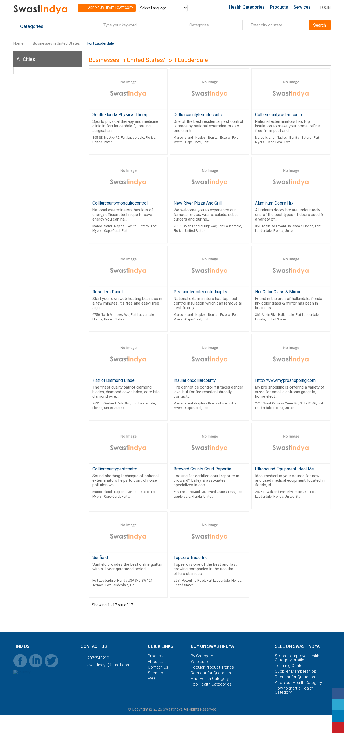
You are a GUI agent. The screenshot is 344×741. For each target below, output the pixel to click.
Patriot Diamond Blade (113, 380)
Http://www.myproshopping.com (285, 380)
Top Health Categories (211, 684)
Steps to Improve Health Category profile (297, 658)
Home (18, 43)
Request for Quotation (211, 673)
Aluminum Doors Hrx (274, 203)
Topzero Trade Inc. (191, 557)
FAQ (151, 679)
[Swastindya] (40, 14)
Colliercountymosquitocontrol (120, 203)
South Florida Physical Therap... (121, 114)
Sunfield (100, 557)
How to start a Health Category (294, 690)
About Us (156, 662)
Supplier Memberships (295, 671)
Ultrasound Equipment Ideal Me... (285, 468)
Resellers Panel (107, 291)
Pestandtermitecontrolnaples (201, 291)
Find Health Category (210, 679)
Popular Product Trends (212, 667)
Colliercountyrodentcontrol (279, 114)
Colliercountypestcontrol (115, 468)
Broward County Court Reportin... (204, 468)
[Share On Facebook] (338, 693)
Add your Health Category (110, 8)
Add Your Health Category (298, 683)
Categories (31, 26)
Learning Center (289, 666)
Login (325, 7)
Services (302, 7)
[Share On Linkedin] (338, 716)
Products (279, 7)
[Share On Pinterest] (338, 727)
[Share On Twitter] (338, 704)
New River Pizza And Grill (198, 203)
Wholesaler (201, 662)
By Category (202, 656)
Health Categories (247, 7)
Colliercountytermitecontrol (199, 114)
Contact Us (158, 667)
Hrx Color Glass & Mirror (277, 291)
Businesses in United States (56, 43)
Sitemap (155, 673)
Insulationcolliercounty (195, 380)
